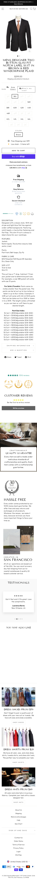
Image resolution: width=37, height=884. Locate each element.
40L (8, 119)
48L (11, 125)
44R (29, 108)
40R (15, 108)
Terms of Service (18, 845)
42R (22, 108)
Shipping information (18, 345)
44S (8, 102)
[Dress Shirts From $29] (18, 737)
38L (28, 113)
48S (22, 102)
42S (28, 96)
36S (8, 96)
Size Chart (18, 824)
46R (8, 113)
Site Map (18, 855)
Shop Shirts (18, 762)
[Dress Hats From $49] (18, 776)
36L (22, 113)
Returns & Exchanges (18, 817)
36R (28, 102)
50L (18, 125)
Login (18, 851)
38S (14, 96)
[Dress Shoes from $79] (18, 696)
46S (15, 102)
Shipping (10, 79)
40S (21, 96)
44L (22, 119)
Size (17, 88)
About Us (18, 810)
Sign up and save (18, 830)
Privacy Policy (18, 848)
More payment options (18, 162)
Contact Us (18, 838)
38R (7, 108)
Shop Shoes (18, 722)
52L (25, 125)
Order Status (18, 841)
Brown (18, 135)
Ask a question (18, 350)
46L (29, 119)
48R (15, 113)
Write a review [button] (18, 408)
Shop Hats (18, 802)
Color (18, 130)
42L (15, 119)
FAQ (18, 820)
